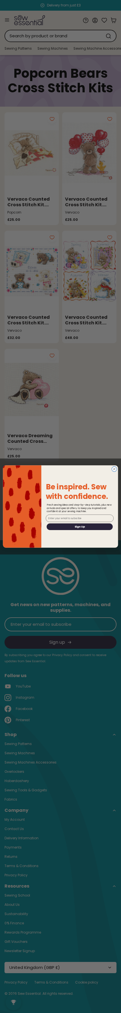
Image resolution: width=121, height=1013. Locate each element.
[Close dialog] (114, 468)
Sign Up (80, 526)
